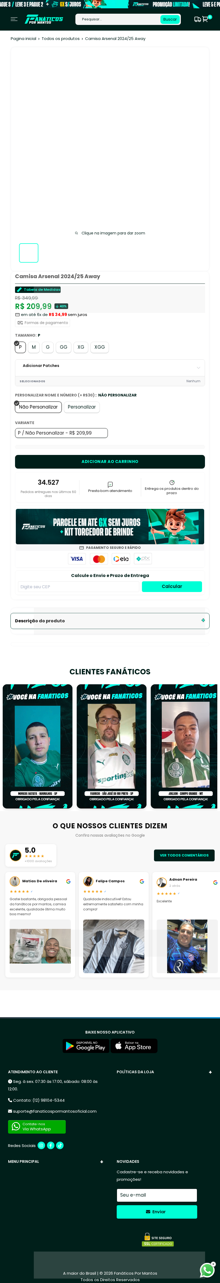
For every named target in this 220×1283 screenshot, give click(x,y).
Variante (24, 422)
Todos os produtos (61, 38)
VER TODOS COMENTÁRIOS (184, 855)
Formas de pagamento (46, 322)
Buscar (170, 19)
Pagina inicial (23, 38)
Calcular (172, 586)
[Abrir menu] (14, 19)
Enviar (158, 1212)
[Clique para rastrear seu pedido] (197, 19)
